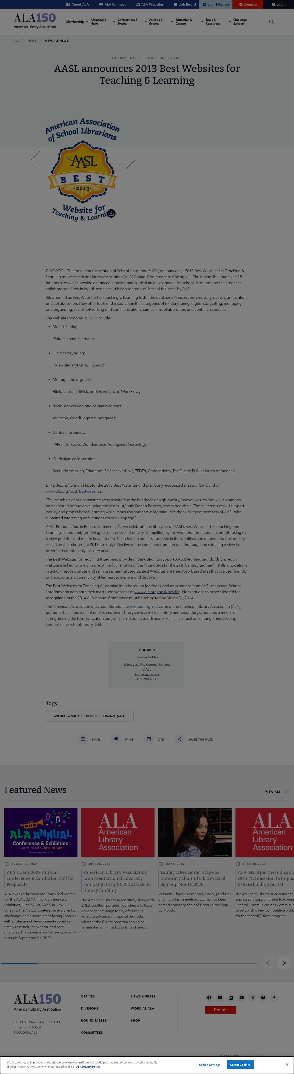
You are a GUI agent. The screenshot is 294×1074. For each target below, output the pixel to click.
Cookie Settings (209, 1064)
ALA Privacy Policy (88, 1066)
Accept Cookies (240, 1064)
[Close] (287, 1064)
